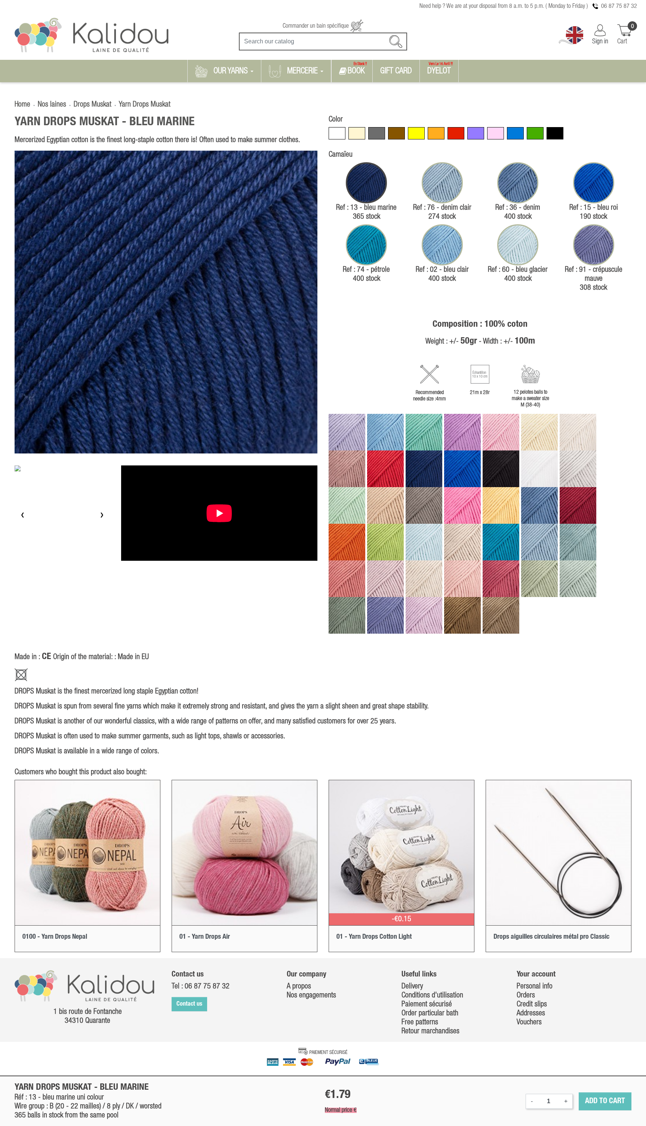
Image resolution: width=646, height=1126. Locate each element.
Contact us (189, 1004)
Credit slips (532, 1004)
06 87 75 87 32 (619, 6)
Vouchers (529, 1022)
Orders (526, 995)
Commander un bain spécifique (316, 26)
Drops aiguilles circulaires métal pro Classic (551, 937)
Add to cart (605, 1101)
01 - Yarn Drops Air (204, 937)
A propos (299, 986)
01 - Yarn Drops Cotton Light (374, 937)
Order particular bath (430, 1013)
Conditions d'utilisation (432, 995)
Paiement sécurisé (427, 1004)
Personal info (535, 986)
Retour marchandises (430, 1031)
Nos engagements (311, 995)
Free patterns (420, 1022)
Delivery (412, 986)
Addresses (531, 1013)
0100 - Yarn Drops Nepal (54, 937)
